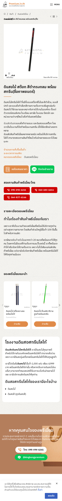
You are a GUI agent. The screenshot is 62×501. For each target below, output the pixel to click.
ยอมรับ (51, 496)
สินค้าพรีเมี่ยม (19, 240)
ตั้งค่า (40, 489)
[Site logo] (13, 4)
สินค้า (11, 14)
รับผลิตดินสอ (10, 123)
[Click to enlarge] (9, 73)
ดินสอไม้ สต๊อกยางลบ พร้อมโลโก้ (15, 313)
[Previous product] (50, 16)
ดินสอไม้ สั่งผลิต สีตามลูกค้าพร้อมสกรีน (43, 313)
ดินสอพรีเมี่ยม (23, 14)
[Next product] (56, 16)
